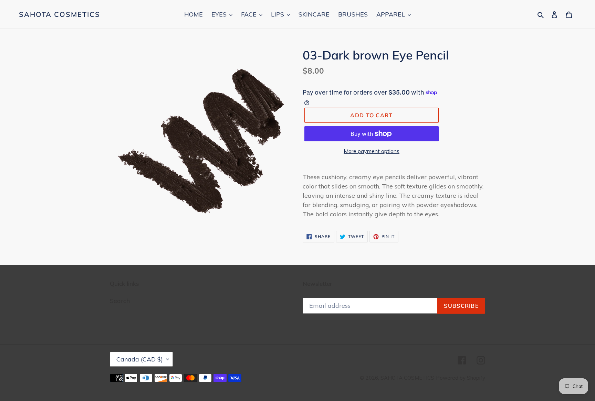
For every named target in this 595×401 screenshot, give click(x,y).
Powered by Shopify (460, 378)
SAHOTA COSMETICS (59, 14)
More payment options (371, 151)
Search (120, 301)
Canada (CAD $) (139, 359)
